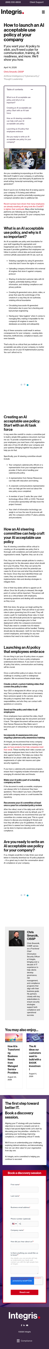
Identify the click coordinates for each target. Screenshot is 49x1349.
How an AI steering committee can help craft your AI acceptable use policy (19, 121)
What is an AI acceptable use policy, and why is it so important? (19, 100)
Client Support (37, 2)
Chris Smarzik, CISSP (14, 71)
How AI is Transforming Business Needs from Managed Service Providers (14, 1059)
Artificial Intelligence (13, 76)
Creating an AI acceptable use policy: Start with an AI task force (19, 110)
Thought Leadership (13, 79)
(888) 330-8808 (13, 2)
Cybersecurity (31, 76)
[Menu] (43, 12)
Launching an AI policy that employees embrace (18, 130)
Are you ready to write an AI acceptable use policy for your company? (19, 139)
